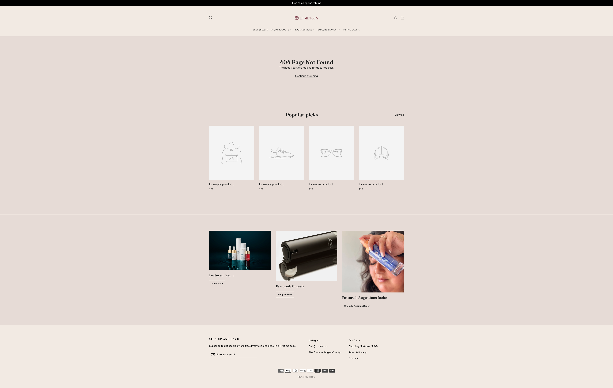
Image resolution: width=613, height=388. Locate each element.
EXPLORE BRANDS (327, 29)
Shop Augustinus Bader (357, 305)
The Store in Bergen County (325, 352)
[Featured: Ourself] (306, 256)
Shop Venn (217, 283)
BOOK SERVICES (304, 29)
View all (399, 114)
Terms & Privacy (358, 352)
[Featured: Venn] (240, 250)
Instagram (314, 340)
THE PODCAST (350, 29)
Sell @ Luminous (318, 346)
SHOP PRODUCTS (280, 29)
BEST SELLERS (260, 29)
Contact (353, 358)
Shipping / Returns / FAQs (363, 346)
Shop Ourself (285, 294)
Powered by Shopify (306, 377)
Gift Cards (354, 340)
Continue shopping (306, 76)
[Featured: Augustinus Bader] (373, 261)
